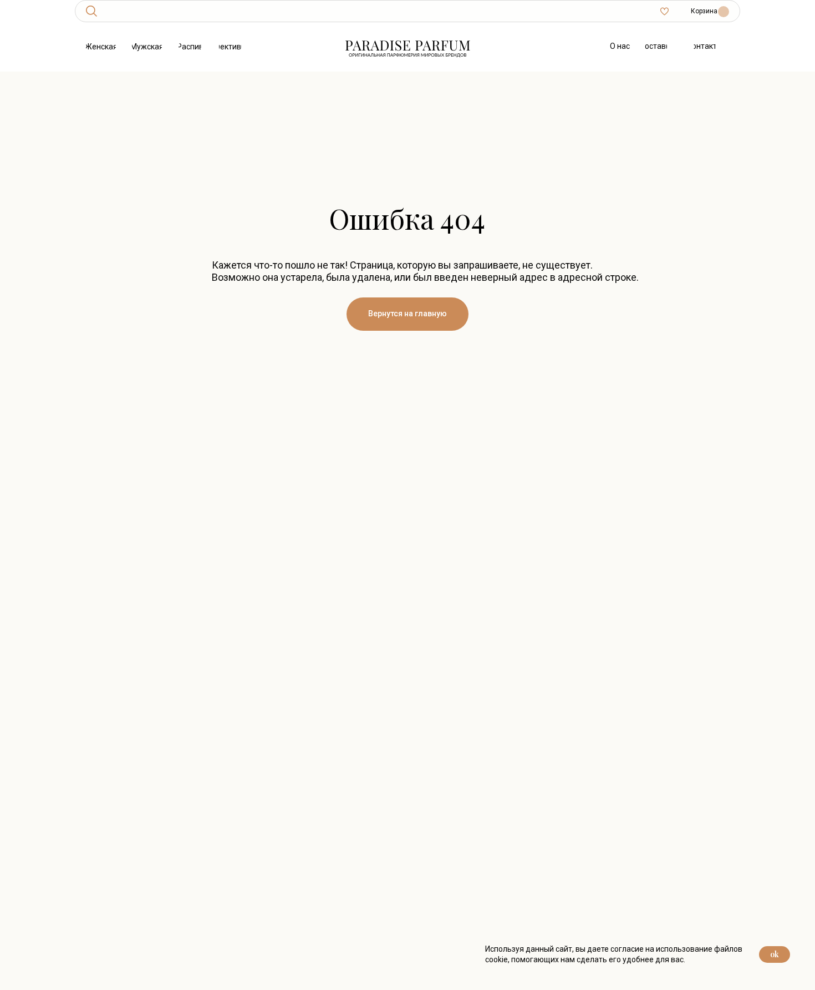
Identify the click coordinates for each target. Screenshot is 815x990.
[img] (91, 11)
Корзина (704, 11)
